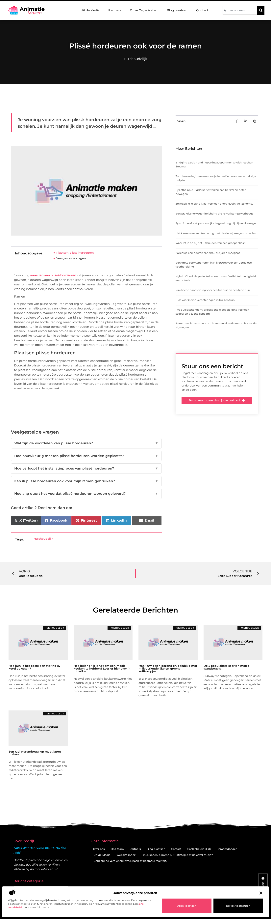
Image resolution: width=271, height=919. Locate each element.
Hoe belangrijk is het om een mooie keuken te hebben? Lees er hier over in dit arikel (102, 668)
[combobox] (240, 10)
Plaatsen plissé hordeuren (75, 252)
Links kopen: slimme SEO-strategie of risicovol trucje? (177, 854)
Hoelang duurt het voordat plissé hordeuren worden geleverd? (86, 494)
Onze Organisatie (143, 10)
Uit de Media (90, 10)
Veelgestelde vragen (71, 258)
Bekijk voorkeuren (238, 905)
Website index (126, 854)
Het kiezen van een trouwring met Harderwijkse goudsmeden (216, 233)
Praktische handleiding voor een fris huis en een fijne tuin (213, 290)
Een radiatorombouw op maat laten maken (35, 753)
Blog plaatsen (177, 10)
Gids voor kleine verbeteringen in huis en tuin (205, 300)
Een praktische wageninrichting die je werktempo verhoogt (214, 213)
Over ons (99, 848)
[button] (261, 893)
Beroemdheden (227, 848)
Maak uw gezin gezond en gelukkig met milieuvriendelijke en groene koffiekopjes (167, 668)
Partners (114, 10)
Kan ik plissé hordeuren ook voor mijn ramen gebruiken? (86, 481)
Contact (202, 10)
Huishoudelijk (135, 59)
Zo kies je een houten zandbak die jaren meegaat (208, 252)
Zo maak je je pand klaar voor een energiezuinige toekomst (214, 203)
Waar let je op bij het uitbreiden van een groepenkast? (211, 242)
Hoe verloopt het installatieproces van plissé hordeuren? (86, 468)
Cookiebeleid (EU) (199, 848)
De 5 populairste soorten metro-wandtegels (227, 667)
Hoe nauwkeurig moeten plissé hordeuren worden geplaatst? (86, 456)
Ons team (117, 848)
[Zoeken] (260, 10)
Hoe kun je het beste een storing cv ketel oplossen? (34, 667)
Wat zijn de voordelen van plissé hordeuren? (86, 443)
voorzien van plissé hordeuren (53, 275)
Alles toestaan (186, 905)
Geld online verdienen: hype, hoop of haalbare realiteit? (130, 860)
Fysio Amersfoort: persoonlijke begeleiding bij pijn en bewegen (217, 223)
